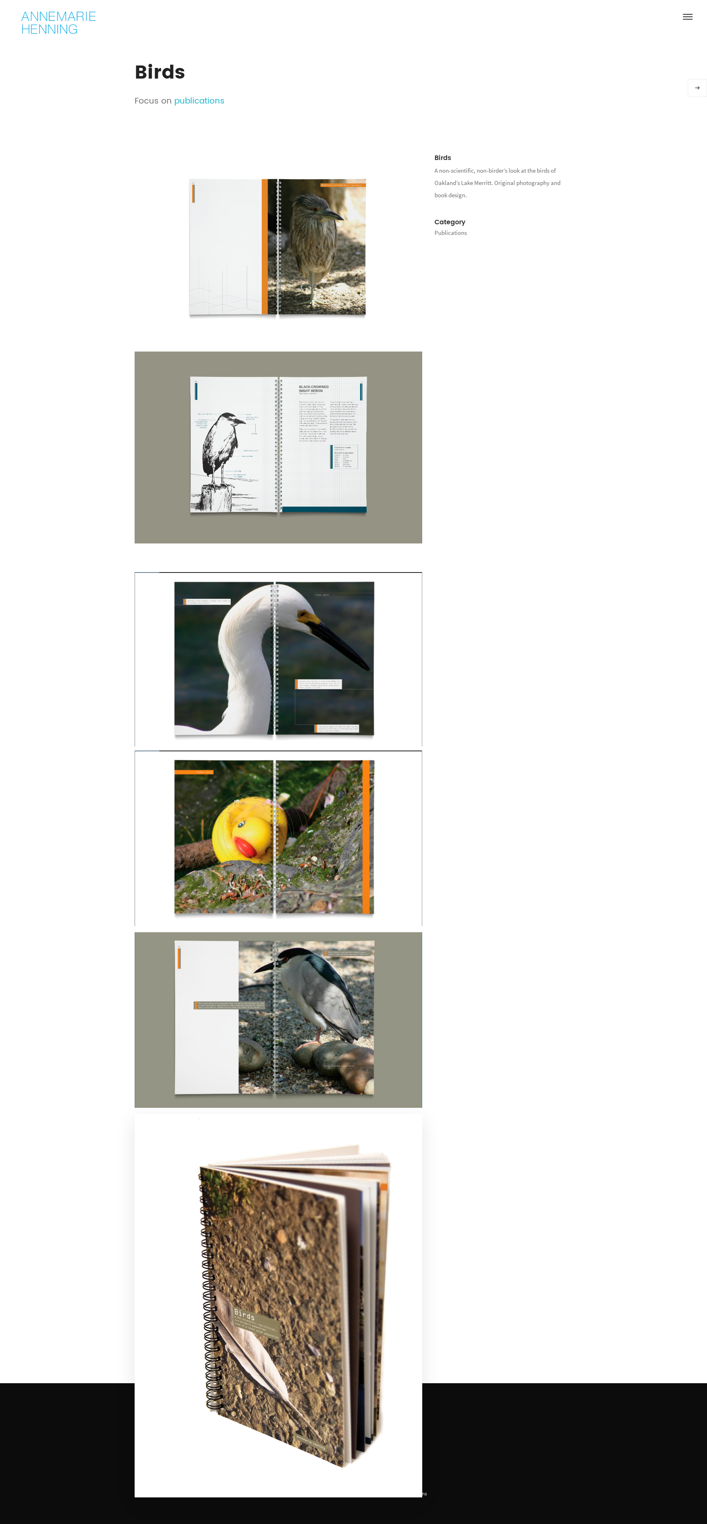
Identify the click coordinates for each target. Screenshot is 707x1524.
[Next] (697, 88)
